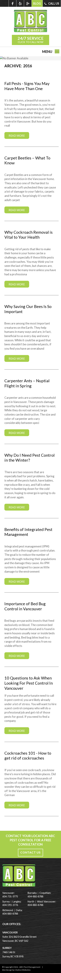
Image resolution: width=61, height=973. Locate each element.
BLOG (37, 3)
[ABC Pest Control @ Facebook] (12, 3)
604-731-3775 (10, 896)
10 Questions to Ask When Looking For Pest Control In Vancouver (28, 683)
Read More (17, 135)
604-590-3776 (10, 904)
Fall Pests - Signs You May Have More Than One (26, 86)
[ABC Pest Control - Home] (30, 31)
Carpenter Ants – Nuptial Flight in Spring (26, 383)
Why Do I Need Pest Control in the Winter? (29, 458)
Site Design (7, 970)
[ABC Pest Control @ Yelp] (20, 3)
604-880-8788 (10, 913)
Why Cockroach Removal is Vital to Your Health (28, 235)
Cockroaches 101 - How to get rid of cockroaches (27, 756)
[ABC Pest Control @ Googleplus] (28, 3)
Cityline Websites (23, 970)
